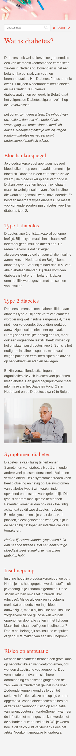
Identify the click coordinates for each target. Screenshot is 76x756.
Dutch (61, 27)
